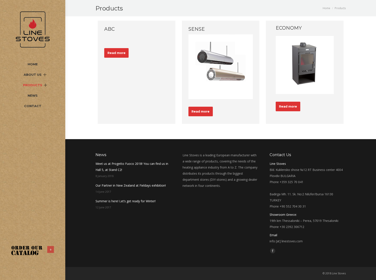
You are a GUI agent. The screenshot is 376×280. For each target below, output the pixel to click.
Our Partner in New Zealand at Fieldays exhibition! (131, 185)
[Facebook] (272, 250)
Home (326, 8)
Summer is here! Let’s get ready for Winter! (126, 201)
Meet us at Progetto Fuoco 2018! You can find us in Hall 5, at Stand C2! (132, 167)
